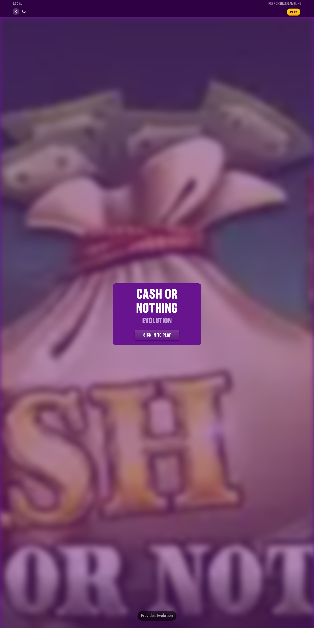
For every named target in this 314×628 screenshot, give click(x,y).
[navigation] (16, 11)
